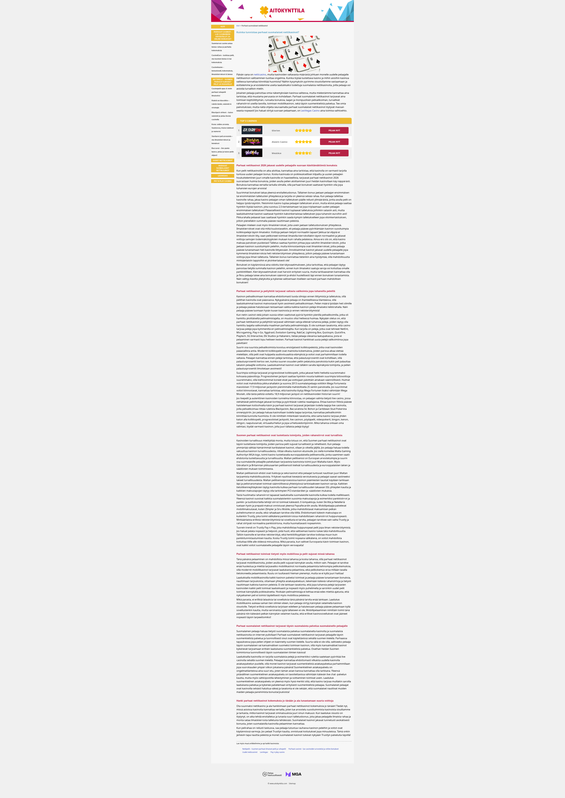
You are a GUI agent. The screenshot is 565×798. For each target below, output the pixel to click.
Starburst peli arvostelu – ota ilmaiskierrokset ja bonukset (222, 139)
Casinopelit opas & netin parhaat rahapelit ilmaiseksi (222, 92)
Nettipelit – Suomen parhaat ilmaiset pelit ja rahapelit (264, 749)
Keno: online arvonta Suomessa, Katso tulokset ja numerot (223, 128)
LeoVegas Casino (310, 110)
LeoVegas (264, 752)
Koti (223, 27)
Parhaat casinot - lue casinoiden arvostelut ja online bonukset (314, 749)
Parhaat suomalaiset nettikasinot (222, 168)
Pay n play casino (278, 752)
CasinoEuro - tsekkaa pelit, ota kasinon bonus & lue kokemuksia (223, 58)
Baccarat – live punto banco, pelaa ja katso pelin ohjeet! (223, 151)
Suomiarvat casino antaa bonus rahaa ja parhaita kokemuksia (222, 47)
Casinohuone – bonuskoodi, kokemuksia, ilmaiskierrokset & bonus (222, 70)
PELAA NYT (334, 130)
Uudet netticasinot (249, 752)
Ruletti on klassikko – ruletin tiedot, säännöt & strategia (221, 104)
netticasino (260, 74)
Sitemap (292, 783)
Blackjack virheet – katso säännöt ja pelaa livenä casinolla (222, 116)
